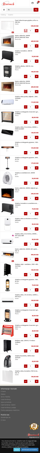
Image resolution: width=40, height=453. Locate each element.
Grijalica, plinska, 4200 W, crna (24, 66)
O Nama (3, 391)
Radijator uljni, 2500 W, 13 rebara (25, 340)
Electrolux (18, 39)
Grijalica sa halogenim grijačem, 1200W (27, 142)
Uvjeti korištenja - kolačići (8, 405)
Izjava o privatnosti (6, 402)
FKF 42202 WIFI (19, 236)
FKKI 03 (17, 190)
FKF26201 (18, 220)
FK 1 (16, 175)
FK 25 (16, 144)
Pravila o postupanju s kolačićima (10, 410)
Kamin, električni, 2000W (22, 36)
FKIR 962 (17, 22)
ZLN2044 (17, 53)
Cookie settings (5, 412)
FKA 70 (17, 373)
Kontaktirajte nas (5, 417)
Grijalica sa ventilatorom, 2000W (25, 173)
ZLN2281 (17, 358)
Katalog (3, 15)
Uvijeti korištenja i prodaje (8, 407)
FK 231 (17, 281)
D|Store (3, 420)
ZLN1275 (17, 68)
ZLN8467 (17, 342)
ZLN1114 (17, 327)
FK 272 (17, 159)
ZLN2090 (17, 98)
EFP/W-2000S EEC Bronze (22, 83)
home (17, 24)
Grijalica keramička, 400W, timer (25, 356)
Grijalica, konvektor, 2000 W (23, 51)
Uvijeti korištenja (6, 399)
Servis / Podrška (5, 397)
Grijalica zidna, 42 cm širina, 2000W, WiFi (27, 234)
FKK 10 (17, 251)
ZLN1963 (17, 266)
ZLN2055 (17, 205)
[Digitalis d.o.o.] (8, 3)
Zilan (16, 54)
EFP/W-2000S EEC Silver (22, 37)
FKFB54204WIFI (19, 129)
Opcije (17, 450)
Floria (16, 70)
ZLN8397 (17, 312)
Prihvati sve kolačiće (30, 450)
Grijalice (10, 15)
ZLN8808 (17, 114)
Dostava (3, 394)
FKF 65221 (18, 297)
